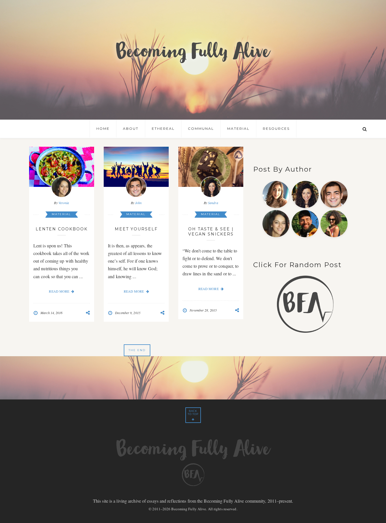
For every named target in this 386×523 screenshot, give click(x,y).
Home (103, 128)
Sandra (213, 202)
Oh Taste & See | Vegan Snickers (211, 231)
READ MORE (59, 291)
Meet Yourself (136, 229)
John (138, 202)
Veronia (63, 202)
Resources (276, 128)
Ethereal (163, 128)
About (130, 128)
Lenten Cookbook (62, 229)
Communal (201, 128)
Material (238, 128)
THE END (137, 350)
